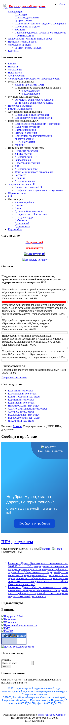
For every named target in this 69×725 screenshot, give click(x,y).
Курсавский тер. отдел (21, 399)
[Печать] (45, 548)
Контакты (13, 50)
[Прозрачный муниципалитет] (19, 625)
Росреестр (20, 175)
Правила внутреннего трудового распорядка (40, 23)
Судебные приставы (26, 150)
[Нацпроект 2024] (12, 616)
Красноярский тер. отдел (22, 393)
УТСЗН (19, 166)
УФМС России (23, 153)
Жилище (20, 144)
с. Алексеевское (30, 90)
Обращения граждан (19, 44)
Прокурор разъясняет (20, 105)
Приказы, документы (27, 17)
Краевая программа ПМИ (29, 84)
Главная (12, 63)
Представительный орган (22, 41)
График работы (23, 20)
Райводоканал (23, 159)
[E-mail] (57, 548)
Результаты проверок (20, 108)
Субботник (21, 220)
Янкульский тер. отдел (21, 420)
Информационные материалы (32, 114)
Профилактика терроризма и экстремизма (39, 190)
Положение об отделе (27, 26)
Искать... (6, 659)
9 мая (18, 208)
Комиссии (20, 29)
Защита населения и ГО (21, 184)
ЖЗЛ (10, 196)
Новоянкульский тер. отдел (23, 405)
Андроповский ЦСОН (28, 156)
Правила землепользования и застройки (37, 123)
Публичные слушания (27, 126)
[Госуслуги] (8, 619)
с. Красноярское (30, 93)
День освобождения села (29, 211)
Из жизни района (24, 202)
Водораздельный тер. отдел (23, 414)
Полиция (20, 178)
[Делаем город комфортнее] (17, 646)
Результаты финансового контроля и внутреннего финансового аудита (35, 101)
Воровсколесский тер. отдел (24, 417)
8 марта (19, 205)
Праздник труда (24, 217)
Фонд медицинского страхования (34, 172)
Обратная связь (16, 193)
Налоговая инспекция (27, 163)
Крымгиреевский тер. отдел (24, 396)
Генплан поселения (26, 132)
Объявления (15, 69)
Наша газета (15, 72)
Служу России (16, 75)
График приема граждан (28, 47)
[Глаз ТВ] (7, 631)
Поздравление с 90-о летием (31, 214)
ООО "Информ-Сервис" (52, 714)
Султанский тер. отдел (21, 411)
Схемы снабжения (25, 129)
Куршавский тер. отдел (21, 402)
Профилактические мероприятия (33, 117)
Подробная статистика (14, 377)
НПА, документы (25, 141)
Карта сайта (15, 229)
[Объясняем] (9, 622)
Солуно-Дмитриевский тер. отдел (27, 408)
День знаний (22, 223)
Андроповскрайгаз (25, 181)
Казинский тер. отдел (20, 390)
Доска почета (22, 226)
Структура (21, 14)
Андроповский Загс (26, 169)
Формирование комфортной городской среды (34, 78)
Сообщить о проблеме (34, 523)
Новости (13, 66)
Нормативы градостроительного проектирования (33, 137)
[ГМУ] (5, 628)
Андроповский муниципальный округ (30, 38)
